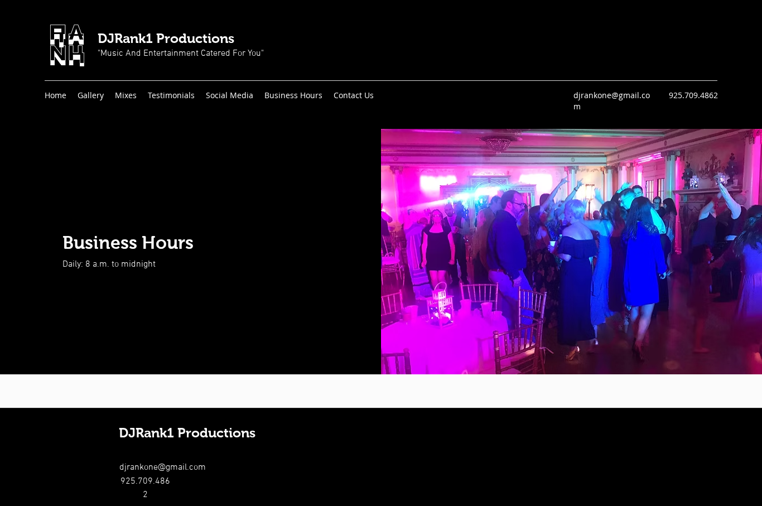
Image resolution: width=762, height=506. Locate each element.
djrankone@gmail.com (162, 467)
